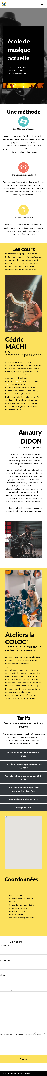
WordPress (25, 1073)
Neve (4, 1073)
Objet (2, 975)
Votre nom (4, 945)
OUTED (8, 384)
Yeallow (18, 381)
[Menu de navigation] (42, 4)
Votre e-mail (5, 960)
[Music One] (4, 4)
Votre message (7, 990)
